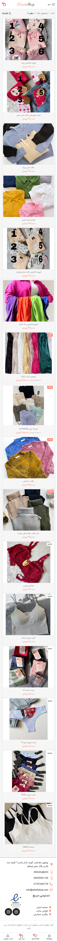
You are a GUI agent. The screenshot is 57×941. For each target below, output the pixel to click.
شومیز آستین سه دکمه (28, 324)
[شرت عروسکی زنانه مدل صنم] (28, 91)
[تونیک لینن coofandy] (28, 405)
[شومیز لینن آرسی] (28, 196)
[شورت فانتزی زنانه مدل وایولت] (28, 248)
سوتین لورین (28, 585)
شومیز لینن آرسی (28, 219)
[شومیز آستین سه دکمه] (28, 301)
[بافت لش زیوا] (28, 144)
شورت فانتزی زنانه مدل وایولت (28, 272)
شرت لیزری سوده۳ (28, 742)
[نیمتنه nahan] (28, 823)
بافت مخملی (28, 481)
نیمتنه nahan (28, 847)
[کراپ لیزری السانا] (28, 614)
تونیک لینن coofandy (28, 428)
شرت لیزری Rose (28, 794)
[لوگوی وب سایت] (27, 4)
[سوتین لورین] (28, 562)
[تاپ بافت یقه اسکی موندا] (28, 510)
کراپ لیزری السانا (28, 638)
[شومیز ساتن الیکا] (28, 353)
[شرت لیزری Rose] (28, 771)
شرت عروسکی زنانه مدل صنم (28, 115)
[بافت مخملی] (28, 457)
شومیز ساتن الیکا (28, 376)
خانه (53, 13)
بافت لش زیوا (28, 167)
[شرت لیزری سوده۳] (28, 719)
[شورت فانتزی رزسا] (28, 39)
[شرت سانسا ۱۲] (28, 666)
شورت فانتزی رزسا (28, 63)
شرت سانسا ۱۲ (28, 690)
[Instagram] (16, 911)
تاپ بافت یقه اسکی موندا (28, 533)
